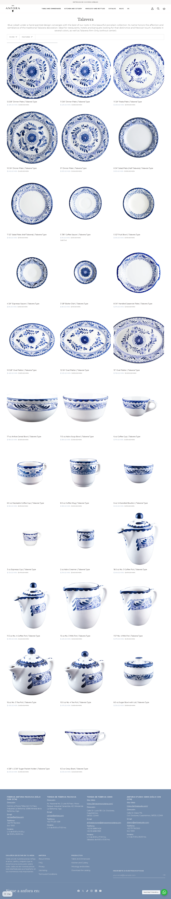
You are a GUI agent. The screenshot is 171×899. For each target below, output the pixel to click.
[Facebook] (78, 891)
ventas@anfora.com (15, 817)
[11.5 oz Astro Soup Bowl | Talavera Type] (85, 406)
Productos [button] (77, 855)
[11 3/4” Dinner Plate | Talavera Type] (85, 71)
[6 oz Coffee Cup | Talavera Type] (139, 406)
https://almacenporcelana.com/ (100, 804)
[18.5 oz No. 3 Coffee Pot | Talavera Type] (139, 538)
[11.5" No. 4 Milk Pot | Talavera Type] (139, 605)
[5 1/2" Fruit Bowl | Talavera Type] (139, 204)
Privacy (42, 867)
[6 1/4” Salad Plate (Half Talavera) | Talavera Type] (139, 137)
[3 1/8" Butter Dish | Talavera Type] (85, 273)
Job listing (43, 870)
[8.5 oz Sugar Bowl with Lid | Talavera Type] (139, 671)
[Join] (163, 875)
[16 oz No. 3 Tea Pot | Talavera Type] (32, 671)
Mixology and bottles (80, 867)
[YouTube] (100, 891)
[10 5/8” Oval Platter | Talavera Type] (32, 339)
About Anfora (44, 859)
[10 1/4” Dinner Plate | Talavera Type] (32, 137)
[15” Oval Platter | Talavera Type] (139, 339)
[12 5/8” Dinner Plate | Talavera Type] (32, 71)
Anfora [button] (42, 855)
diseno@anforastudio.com (138, 822)
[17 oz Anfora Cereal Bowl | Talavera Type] (32, 406)
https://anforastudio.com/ (137, 806)
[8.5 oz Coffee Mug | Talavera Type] (85, 472)
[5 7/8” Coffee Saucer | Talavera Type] (85, 204)
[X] (83, 891)
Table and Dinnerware (80, 859)
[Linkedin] (96, 891)
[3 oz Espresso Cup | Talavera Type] (32, 538)
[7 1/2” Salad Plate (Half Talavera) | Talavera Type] (32, 204)
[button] (51, 8)
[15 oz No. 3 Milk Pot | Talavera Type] (85, 605)
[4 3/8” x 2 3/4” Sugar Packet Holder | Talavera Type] (32, 738)
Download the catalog (80, 870)
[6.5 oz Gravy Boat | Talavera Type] (85, 738)
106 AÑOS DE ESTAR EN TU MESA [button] (20, 855)
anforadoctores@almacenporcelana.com (104, 823)
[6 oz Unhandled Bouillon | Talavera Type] (139, 472)
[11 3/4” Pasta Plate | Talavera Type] (139, 71)
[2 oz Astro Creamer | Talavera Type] (85, 538)
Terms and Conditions (48, 874)
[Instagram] (92, 891)
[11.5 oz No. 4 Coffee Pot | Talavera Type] (32, 605)
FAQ (40, 863)
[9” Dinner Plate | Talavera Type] (85, 137)
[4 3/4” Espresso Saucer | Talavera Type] (32, 273)
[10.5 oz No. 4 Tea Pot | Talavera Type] (85, 671)
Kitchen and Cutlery (79, 863)
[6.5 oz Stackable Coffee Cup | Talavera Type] (32, 472)
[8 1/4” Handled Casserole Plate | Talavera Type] (139, 273)
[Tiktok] (87, 891)
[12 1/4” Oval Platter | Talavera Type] (85, 339)
